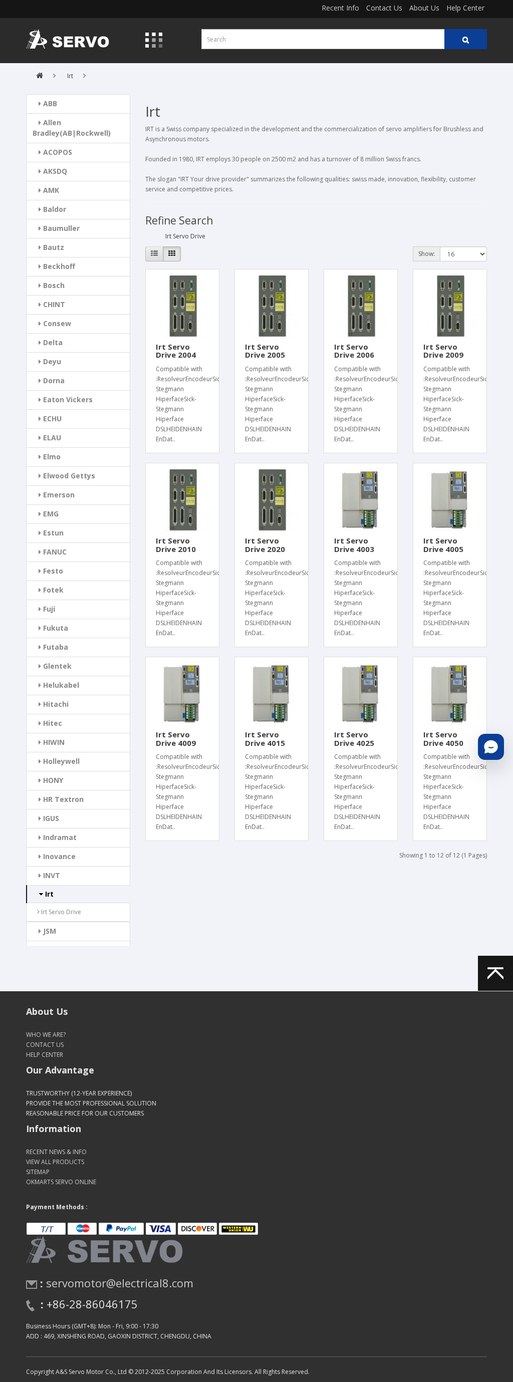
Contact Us (384, 8)
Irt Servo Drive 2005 (265, 351)
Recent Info (340, 8)
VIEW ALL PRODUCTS (55, 1162)
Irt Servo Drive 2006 (354, 351)
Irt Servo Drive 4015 (265, 738)
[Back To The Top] (495, 973)
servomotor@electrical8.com (119, 1282)
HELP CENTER (44, 1054)
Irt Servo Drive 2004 (176, 351)
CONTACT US (45, 1044)
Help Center (465, 8)
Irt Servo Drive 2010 (176, 544)
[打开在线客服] (491, 747)
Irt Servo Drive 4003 (354, 544)
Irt (70, 76)
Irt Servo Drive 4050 (443, 738)
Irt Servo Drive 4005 (443, 544)
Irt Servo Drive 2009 (443, 351)
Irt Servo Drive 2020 (265, 544)
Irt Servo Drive (60, 912)
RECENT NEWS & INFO (56, 1152)
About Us (424, 8)
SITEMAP (38, 1172)
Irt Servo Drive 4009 (176, 738)
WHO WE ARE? (46, 1034)
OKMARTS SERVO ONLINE (61, 1182)
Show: (426, 253)
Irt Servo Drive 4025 (354, 738)
